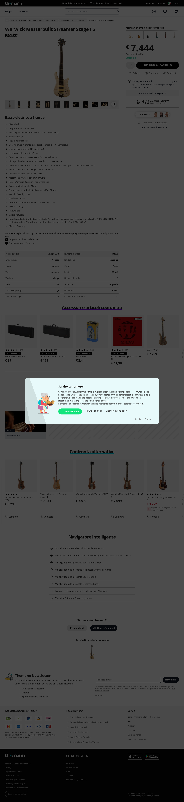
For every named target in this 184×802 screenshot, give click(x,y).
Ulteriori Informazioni (117, 410)
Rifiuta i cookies (94, 410)
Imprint (138, 419)
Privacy (148, 419)
